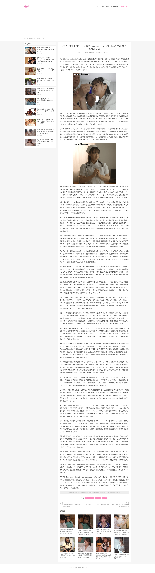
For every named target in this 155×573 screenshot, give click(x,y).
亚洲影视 (124, 7)
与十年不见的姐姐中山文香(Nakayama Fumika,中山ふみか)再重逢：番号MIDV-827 (85, 532)
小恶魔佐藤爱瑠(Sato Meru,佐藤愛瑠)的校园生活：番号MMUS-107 (67, 555)
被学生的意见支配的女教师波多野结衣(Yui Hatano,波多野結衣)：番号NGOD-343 (85, 555)
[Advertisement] (77, 24)
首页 (98, 7)
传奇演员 (114, 7)
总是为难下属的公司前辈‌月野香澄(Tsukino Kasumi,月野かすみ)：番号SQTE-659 (121, 532)
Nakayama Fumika (90, 498)
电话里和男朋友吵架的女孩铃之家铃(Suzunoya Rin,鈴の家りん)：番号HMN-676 (76, 505)
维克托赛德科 (27, 6)
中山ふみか (98, 498)
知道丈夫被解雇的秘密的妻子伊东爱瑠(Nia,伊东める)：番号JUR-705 (121, 556)
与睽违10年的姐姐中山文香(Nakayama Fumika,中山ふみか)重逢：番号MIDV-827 (67, 531)
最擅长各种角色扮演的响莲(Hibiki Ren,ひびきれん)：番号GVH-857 (103, 531)
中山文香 (104, 498)
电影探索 (105, 7)
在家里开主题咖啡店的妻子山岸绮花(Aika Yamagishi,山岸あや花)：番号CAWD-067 (112, 505)
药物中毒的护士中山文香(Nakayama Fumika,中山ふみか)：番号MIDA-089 (103, 492)
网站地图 (84, 568)
